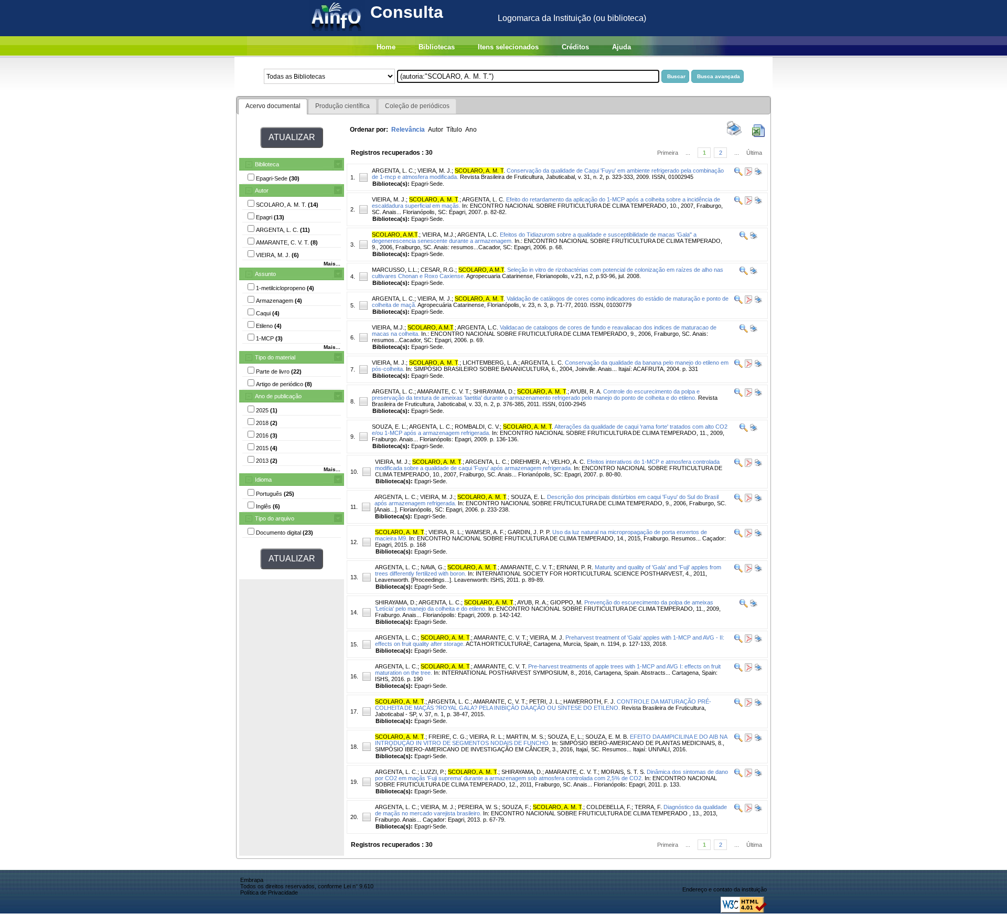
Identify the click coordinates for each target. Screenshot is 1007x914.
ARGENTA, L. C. (393, 170)
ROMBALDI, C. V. (477, 426)
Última (754, 153)
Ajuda (621, 47)
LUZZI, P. (433, 772)
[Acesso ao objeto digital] (748, 174)
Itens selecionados (508, 47)
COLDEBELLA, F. (608, 807)
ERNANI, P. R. (574, 567)
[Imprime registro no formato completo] (758, 174)
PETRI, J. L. (544, 701)
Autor (262, 190)
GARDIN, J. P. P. (529, 532)
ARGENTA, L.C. (477, 234)
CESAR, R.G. (438, 270)
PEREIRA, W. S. (478, 807)
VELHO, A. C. (568, 462)
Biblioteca (267, 164)
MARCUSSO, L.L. (394, 270)
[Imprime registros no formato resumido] (734, 135)
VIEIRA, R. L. (445, 532)
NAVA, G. (432, 567)
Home (386, 47)
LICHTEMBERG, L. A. (490, 362)
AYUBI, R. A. (586, 391)
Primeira (667, 153)
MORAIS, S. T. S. (623, 772)
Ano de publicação (278, 396)
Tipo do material (275, 357)
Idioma (263, 479)
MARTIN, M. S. (525, 737)
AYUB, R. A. (532, 602)
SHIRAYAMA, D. (493, 391)
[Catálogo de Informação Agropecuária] (337, 33)
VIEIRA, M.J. (438, 234)
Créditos (575, 47)
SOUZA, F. (516, 807)
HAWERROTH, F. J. (589, 701)
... (687, 153)
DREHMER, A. (529, 462)
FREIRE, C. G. (447, 737)
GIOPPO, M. (566, 602)
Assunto (265, 274)
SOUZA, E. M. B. (606, 737)
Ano (471, 129)
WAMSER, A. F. (485, 532)
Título (454, 129)
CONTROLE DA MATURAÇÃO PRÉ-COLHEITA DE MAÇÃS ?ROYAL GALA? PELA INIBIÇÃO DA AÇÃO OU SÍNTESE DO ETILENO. (543, 704)
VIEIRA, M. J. (434, 170)
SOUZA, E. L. (389, 426)
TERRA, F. (648, 807)
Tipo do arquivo (274, 518)
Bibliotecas (437, 47)
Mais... (332, 264)
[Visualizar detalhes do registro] (738, 174)
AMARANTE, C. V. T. (443, 391)
